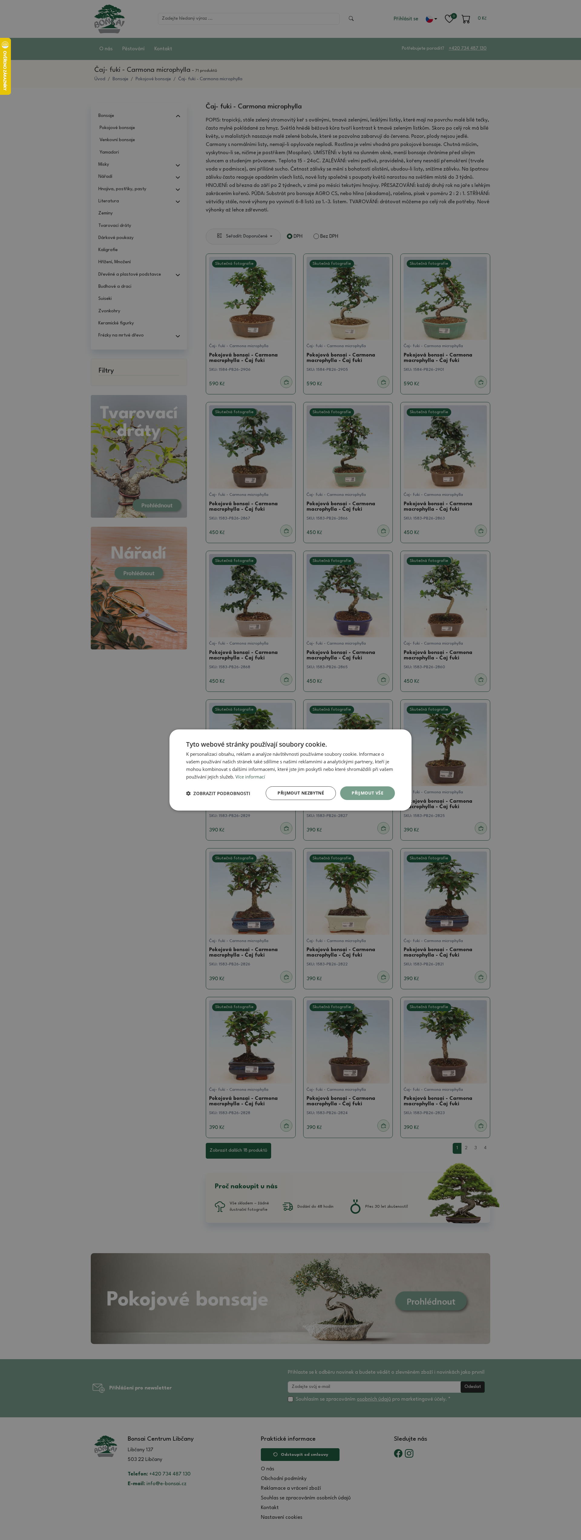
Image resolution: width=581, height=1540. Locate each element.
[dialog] (290, 770)
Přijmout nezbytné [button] (300, 793)
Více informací (250, 777)
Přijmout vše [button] (367, 793)
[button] (218, 793)
